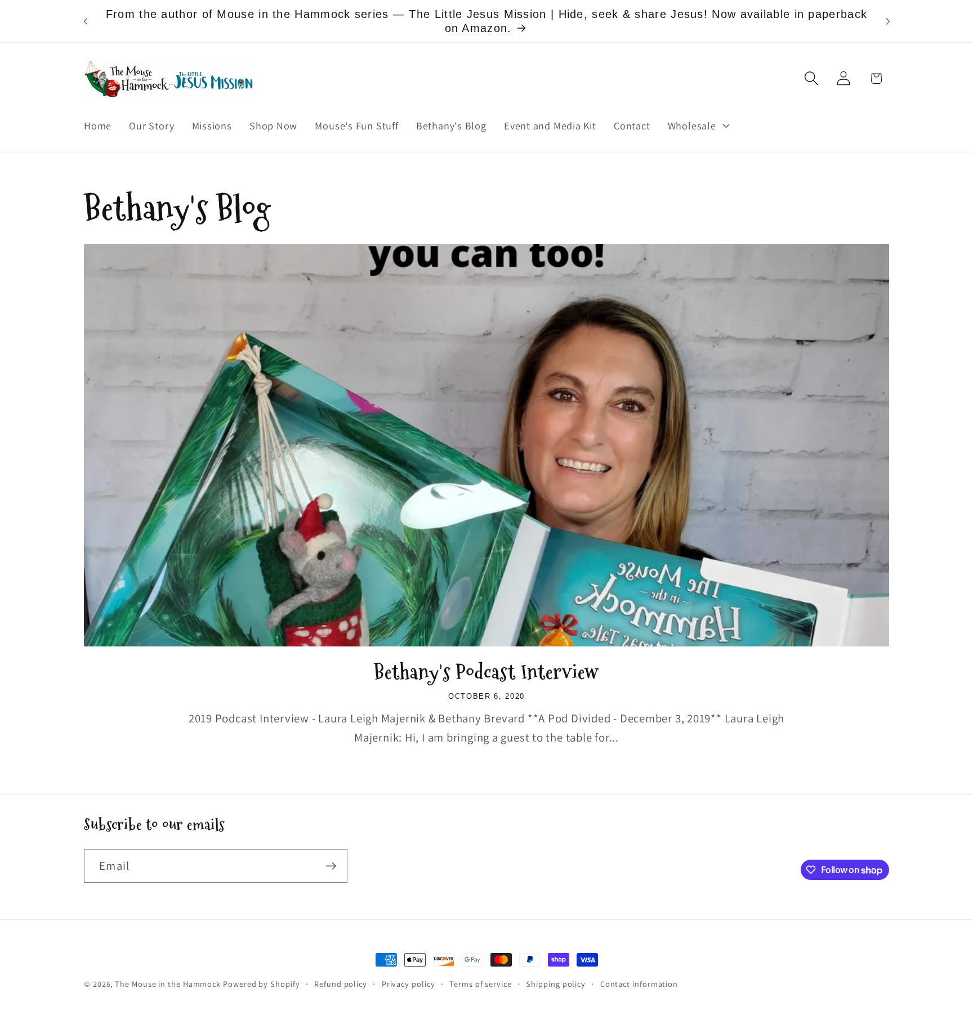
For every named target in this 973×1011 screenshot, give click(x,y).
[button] (697, 125)
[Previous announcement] (85, 21)
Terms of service (480, 983)
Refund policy (340, 983)
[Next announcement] (888, 21)
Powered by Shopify (261, 983)
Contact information (639, 983)
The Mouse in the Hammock (168, 983)
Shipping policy (556, 983)
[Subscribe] (331, 866)
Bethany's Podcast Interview (486, 672)
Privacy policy (408, 983)
